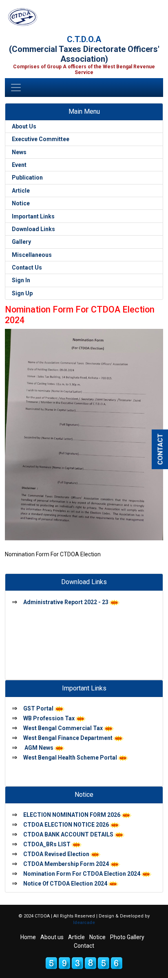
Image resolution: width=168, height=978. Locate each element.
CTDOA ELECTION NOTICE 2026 (66, 824)
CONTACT (160, 449)
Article (21, 190)
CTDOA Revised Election (56, 854)
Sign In (21, 280)
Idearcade (84, 922)
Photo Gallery (127, 937)
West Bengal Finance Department (68, 738)
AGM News (38, 747)
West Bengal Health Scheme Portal (70, 757)
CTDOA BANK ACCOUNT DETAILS (68, 834)
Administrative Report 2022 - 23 (65, 602)
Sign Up (22, 293)
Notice (21, 203)
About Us (24, 126)
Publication (27, 177)
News (19, 152)
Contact (84, 945)
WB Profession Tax (49, 718)
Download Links (33, 229)
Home (28, 937)
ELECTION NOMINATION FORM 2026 (71, 815)
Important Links (33, 216)
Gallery (21, 241)
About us (52, 937)
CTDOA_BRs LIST (47, 844)
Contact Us (27, 267)
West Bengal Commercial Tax (63, 728)
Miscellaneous (32, 255)
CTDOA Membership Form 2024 (66, 864)
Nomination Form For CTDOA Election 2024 (81, 873)
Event (19, 165)
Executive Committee (40, 139)
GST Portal (38, 708)
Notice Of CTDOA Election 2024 (65, 883)
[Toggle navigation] (16, 87)
